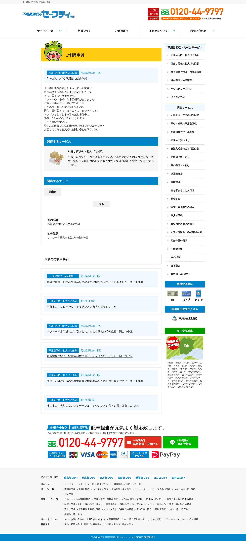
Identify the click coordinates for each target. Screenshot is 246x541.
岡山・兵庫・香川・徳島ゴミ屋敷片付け (84, 524)
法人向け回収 (163, 489)
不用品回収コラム (117, 519)
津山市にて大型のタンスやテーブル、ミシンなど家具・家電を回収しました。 (94, 405)
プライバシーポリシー (175, 519)
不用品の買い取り (180, 140)
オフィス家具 (186, 232)
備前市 (175, 369)
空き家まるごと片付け (182, 190)
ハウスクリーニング (144, 489)
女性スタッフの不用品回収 (185, 115)
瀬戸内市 (184, 369)
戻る (101, 203)
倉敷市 (179, 363)
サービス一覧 (45, 30)
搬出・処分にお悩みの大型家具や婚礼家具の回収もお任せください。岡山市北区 (95, 381)
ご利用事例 (121, 30)
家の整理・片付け (180, 165)
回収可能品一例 (137, 519)
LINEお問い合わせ (96, 519)
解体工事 (68, 494)
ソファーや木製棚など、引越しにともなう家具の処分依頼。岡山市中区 (90, 331)
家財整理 (175, 182)
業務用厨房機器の (182, 223)
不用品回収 (69, 489)
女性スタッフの (77, 499)
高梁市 (193, 366)
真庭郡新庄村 (182, 378)
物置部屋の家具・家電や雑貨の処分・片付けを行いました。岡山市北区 (90, 356)
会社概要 (193, 519)
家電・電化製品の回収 (182, 207)
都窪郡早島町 (174, 375)
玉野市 (195, 363)
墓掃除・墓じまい (180, 274)
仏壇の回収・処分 (180, 157)
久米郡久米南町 (189, 384)
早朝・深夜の (106, 499)
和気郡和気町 (194, 372)
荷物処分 (175, 198)
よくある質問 (154, 519)
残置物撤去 (177, 173)
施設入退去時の (180, 499)
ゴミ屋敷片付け (100, 489)
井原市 (177, 366)
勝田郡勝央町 (178, 381)
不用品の (155, 499)
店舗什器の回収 (179, 240)
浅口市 (183, 372)
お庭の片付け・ (132, 499)
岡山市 (53, 191)
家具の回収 (177, 215)
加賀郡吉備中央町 (186, 387)
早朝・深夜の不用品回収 (184, 123)
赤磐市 (193, 369)
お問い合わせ (198, 30)
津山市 (187, 363)
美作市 (175, 372)
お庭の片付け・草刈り (182, 132)
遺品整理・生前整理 (121, 489)
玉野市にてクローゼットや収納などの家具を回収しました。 (83, 306)
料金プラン (84, 30)
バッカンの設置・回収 (184, 489)
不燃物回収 (177, 249)
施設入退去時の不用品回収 (185, 148)
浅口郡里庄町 (188, 375)
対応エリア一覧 (133, 484)
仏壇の (73, 504)
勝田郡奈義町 (192, 381)
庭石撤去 (175, 265)
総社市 (185, 366)
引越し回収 (84, 489)
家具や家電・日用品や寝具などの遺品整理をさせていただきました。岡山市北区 (95, 282)
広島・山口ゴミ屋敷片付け (120, 524)
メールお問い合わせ (74, 519)
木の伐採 (175, 257)
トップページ (70, 484)
